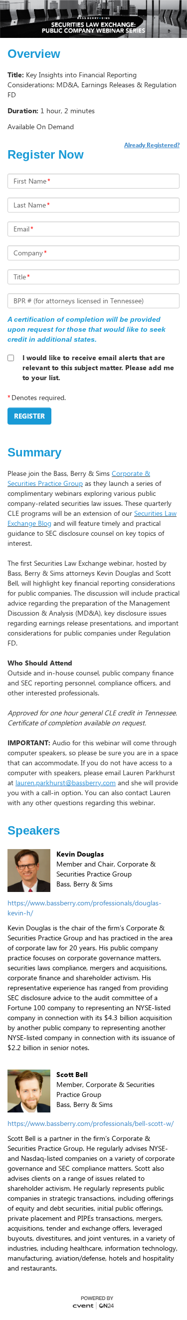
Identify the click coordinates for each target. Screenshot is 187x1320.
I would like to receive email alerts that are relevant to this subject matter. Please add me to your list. (98, 367)
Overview (33, 54)
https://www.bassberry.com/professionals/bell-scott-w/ (90, 1123)
